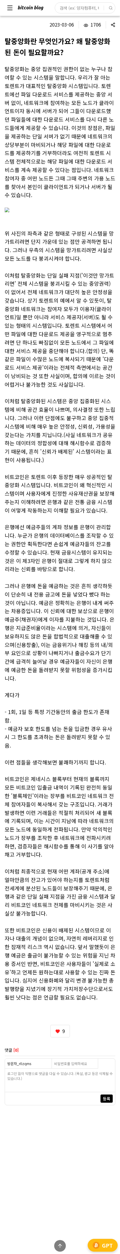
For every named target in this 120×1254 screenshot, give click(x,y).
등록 (106, 1099)
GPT (107, 1245)
